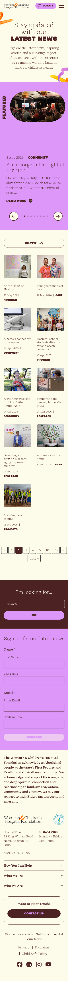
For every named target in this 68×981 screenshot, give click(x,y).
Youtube (48, 964)
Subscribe (34, 737)
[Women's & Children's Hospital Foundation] (16, 6)
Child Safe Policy (34, 954)
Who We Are (13, 886)
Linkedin (29, 964)
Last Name (11, 673)
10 (47, 550)
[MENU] (61, 5)
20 (56, 550)
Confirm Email (14, 717)
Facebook (19, 964)
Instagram (39, 964)
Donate (48, 5)
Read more (16, 201)
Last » (34, 558)
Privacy (23, 947)
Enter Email (12, 700)
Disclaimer (43, 947)
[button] (13, 216)
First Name (11, 657)
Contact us (34, 913)
